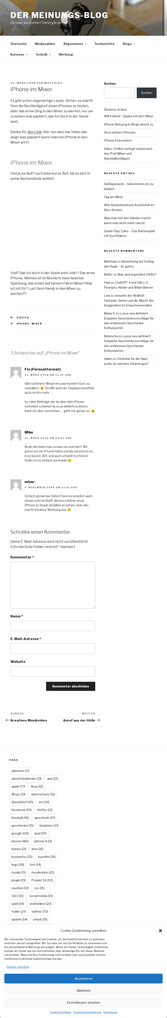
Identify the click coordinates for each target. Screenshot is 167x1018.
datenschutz (43, 794)
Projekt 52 (42, 880)
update (19, 919)
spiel (18, 903)
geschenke (23, 825)
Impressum (110, 1012)
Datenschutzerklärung (87, 1012)
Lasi (107, 295)
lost (35, 864)
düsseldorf (22, 802)
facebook (22, 810)
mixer (37, 323)
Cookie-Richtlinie (60, 1012)
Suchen (110, 83)
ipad (41, 833)
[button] (160, 931)
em (44, 802)
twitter (40, 911)
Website (17, 662)
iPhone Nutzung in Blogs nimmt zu (128, 124)
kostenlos (22, 857)
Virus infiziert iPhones (119, 132)
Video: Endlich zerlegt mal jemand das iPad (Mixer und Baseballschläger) (128, 153)
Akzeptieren (83, 979)
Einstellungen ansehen (83, 1003)
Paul (107, 282)
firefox (44, 810)
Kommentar (22, 557)
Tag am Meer (113, 197)
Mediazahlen (45, 44)
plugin (19, 880)
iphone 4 (43, 841)
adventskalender (27, 778)
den (30, 132)
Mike (29, 432)
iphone (23, 323)
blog (37, 786)
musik (19, 872)
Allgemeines (73, 44)
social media (41, 896)
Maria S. (109, 313)
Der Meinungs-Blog (59, 15)
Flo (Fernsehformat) (43, 369)
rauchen (20, 888)
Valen (108, 359)
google (20, 833)
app (52, 778)
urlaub (40, 919)
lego (18, 864)
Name (16, 616)
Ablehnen (84, 991)
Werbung (66, 54)
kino (37, 849)
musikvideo (43, 872)
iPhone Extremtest (118, 140)
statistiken (40, 903)
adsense (21, 771)
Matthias (53, 82)
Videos (23, 317)
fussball (20, 817)
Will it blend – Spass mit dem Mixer (129, 116)
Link (38, 132)
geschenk (45, 817)
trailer (19, 911)
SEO (17, 896)
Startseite (18, 44)
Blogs (127, 44)
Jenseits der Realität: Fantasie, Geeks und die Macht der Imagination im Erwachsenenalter (129, 300)
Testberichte (104, 44)
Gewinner (48, 825)
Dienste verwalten (18, 966)
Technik (41, 54)
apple (18, 786)
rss (39, 888)
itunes (19, 849)
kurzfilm (47, 857)
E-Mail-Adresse (25, 639)
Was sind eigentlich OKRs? (136, 274)
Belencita (111, 336)
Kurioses (17, 54)
